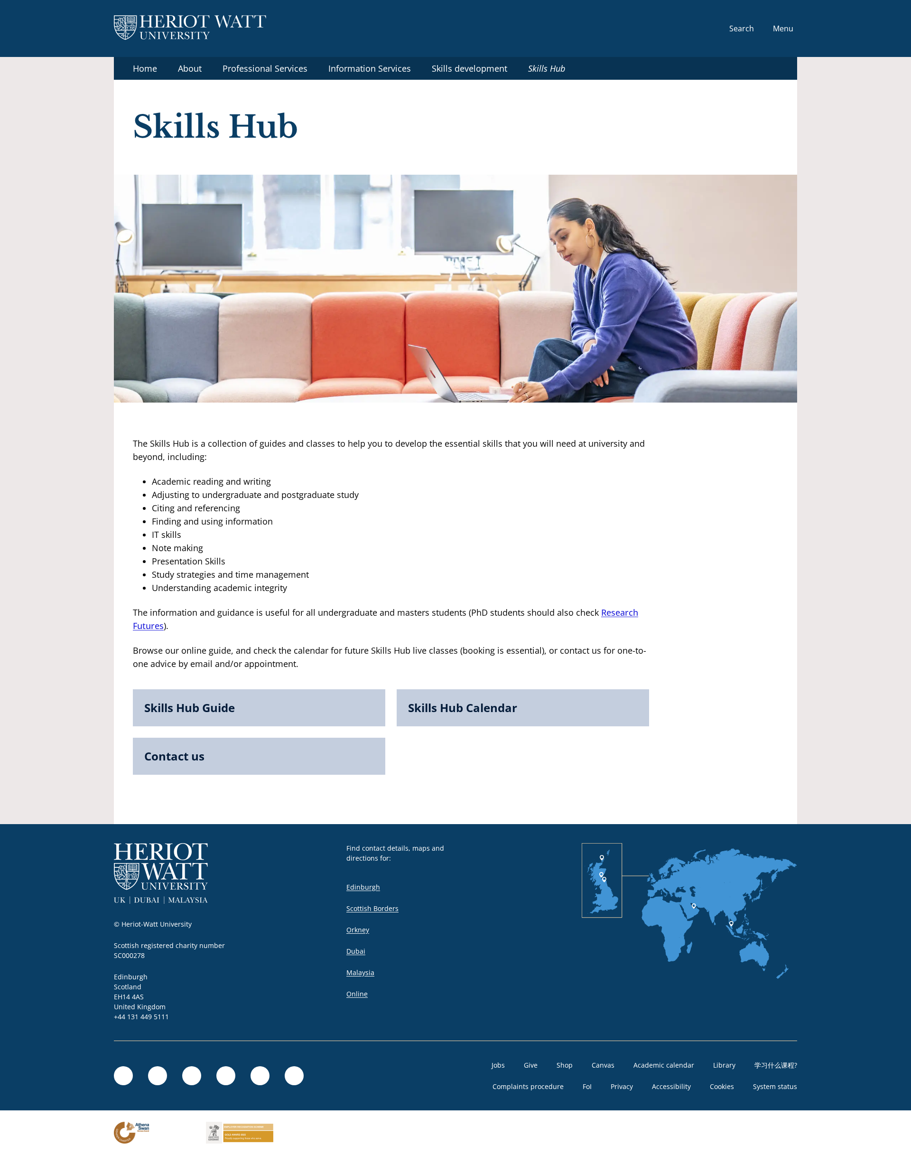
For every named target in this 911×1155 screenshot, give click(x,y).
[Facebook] (157, 1075)
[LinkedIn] (123, 1075)
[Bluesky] (191, 1075)
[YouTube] (260, 1075)
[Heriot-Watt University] (190, 28)
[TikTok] (294, 1075)
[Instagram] (225, 1075)
